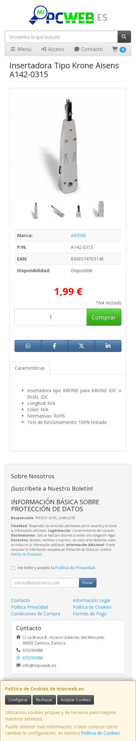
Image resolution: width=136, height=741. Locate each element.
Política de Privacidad (26, 554)
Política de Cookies (100, 733)
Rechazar (44, 699)
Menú (23, 49)
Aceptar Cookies (75, 699)
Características (30, 368)
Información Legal (91, 600)
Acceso (55, 49)
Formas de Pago (90, 614)
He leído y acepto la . (57, 567)
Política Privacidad (29, 607)
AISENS (78, 235)
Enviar (87, 582)
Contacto (91, 49)
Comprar (104, 317)
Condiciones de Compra (35, 614)
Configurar (18, 699)
